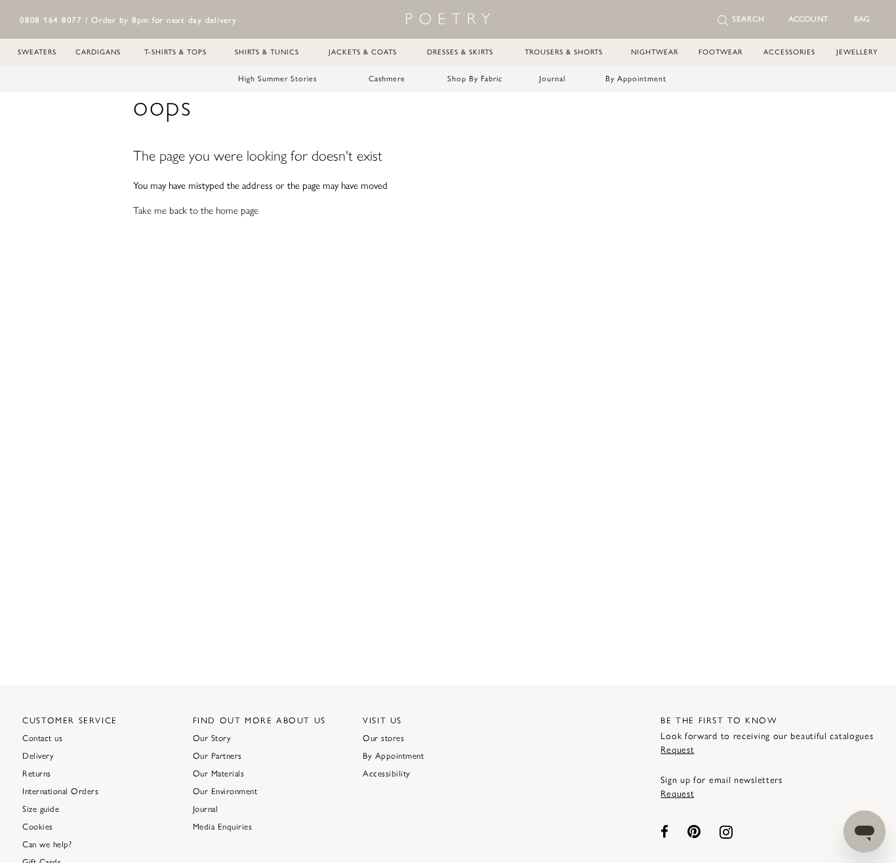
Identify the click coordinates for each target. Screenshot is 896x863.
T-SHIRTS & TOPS (175, 52)
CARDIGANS (98, 52)
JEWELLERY (857, 52)
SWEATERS (37, 52)
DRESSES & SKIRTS (460, 52)
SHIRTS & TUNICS (267, 52)
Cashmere (387, 78)
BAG (862, 19)
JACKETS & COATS (363, 52)
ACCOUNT (808, 19)
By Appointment (635, 78)
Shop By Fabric (474, 78)
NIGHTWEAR (654, 52)
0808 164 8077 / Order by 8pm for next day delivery (128, 20)
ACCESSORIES (789, 52)
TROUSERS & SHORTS (564, 52)
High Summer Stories (277, 78)
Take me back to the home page (195, 210)
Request (677, 749)
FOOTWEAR (721, 52)
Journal (552, 78)
